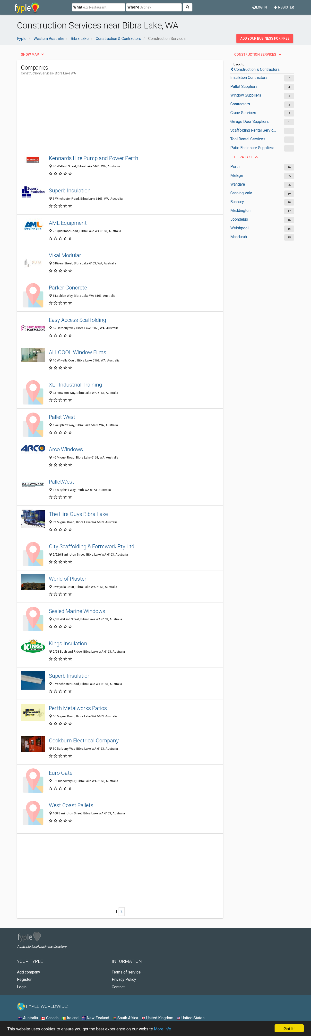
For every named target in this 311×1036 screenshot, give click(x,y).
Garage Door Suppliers (249, 121)
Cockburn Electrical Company (84, 740)
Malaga (236, 175)
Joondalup (239, 219)
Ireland (72, 1018)
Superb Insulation (70, 190)
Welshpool (239, 228)
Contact (118, 987)
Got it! (289, 1028)
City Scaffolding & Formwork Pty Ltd (91, 546)
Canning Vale (241, 193)
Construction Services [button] (255, 54)
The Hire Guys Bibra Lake (78, 514)
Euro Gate (60, 773)
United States (193, 1018)
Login (21, 987)
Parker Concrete (68, 287)
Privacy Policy (124, 979)
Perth (235, 166)
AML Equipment (68, 223)
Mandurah (238, 236)
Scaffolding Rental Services (253, 130)
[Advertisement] (109, 114)
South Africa (127, 1018)
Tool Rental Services (247, 139)
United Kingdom (159, 1018)
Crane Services (243, 112)
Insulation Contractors (249, 77)
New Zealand (97, 1018)
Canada (52, 1018)
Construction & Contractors (257, 69)
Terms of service (126, 972)
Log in (261, 7)
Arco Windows (66, 449)
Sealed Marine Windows (77, 611)
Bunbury (237, 201)
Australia (30, 1018)
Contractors (240, 104)
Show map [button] (30, 54)
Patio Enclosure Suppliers (252, 147)
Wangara (237, 184)
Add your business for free (264, 38)
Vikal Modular (65, 255)
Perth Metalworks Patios (78, 708)
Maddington (240, 210)
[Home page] (26, 7)
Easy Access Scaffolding (77, 320)
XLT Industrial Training (75, 384)
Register (285, 7)
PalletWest (61, 481)
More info (162, 1029)
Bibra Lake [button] (243, 157)
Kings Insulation (68, 643)
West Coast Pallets (71, 805)
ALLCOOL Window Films (77, 352)
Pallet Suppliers (244, 86)
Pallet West (62, 417)
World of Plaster (67, 579)
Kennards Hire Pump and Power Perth (93, 158)
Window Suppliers (245, 95)
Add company (28, 972)
